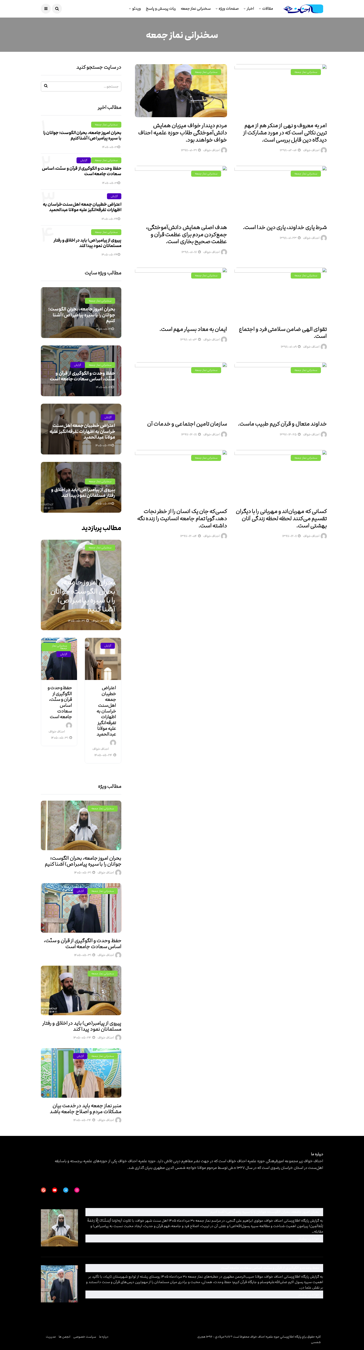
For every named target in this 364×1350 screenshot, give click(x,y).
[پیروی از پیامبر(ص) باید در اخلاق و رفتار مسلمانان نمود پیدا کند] (81, 990)
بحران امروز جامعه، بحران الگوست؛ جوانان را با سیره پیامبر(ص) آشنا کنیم (82, 135)
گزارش (83, 160)
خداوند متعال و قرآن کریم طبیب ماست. (282, 424)
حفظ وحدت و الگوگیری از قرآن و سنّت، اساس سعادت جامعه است (81, 171)
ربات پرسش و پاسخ (161, 8)
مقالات (267, 8)
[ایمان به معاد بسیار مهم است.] (181, 294)
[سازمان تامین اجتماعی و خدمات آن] (181, 389)
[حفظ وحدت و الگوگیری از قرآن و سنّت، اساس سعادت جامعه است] (59, 659)
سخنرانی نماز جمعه (196, 8)
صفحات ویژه (229, 8)
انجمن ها (64, 1336)
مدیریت (51, 1336)
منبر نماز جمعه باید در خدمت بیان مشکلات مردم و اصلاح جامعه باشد (85, 1108)
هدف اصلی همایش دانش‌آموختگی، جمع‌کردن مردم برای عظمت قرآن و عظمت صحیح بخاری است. (186, 234)
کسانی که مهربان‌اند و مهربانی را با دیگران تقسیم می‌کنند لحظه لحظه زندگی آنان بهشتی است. (281, 518)
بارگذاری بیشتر (315, 555)
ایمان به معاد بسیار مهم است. (193, 329)
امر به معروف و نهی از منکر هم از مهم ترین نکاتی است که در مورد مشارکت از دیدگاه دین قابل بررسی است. (285, 132)
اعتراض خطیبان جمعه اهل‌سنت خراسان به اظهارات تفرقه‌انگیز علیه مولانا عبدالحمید (82, 207)
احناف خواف (311, 150)
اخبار (250, 8)
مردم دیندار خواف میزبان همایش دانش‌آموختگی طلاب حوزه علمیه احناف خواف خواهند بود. (182, 132)
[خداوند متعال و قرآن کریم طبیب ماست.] (280, 389)
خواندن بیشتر (253, 1238)
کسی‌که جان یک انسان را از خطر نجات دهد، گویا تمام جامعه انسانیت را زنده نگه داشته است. (182, 518)
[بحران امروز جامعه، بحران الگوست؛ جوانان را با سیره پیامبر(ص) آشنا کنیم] (81, 825)
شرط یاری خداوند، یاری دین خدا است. (285, 227)
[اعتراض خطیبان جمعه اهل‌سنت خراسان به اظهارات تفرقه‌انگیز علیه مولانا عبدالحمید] (103, 659)
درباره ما (103, 1336)
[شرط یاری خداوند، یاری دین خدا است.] (280, 192)
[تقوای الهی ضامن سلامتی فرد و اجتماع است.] (280, 294)
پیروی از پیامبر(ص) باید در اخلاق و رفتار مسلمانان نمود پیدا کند (87, 243)
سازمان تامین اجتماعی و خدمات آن (187, 424)
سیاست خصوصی (84, 1336)
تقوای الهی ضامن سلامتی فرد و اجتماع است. (283, 332)
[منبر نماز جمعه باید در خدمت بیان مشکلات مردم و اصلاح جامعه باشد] (81, 1073)
